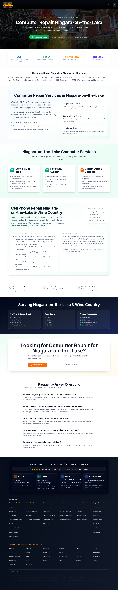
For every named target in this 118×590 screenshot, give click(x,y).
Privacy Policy (55, 572)
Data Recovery (64, 507)
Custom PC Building (14, 532)
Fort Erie (11, 552)
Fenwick (78, 548)
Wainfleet (78, 560)
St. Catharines (96, 556)
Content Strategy (97, 519)
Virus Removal (12, 523)
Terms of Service (45, 572)
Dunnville (61, 548)
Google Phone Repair (48, 519)
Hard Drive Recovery (65, 511)
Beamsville (12, 548)
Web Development (98, 507)
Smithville (78, 556)
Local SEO (96, 515)
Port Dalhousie (63, 556)
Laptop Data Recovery (66, 515)
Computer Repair (13, 507)
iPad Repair (29, 515)
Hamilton (45, 552)
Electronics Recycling (14, 528)
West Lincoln (29, 564)
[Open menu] (114, 5)
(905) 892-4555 (40, 37)
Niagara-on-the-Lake (14, 556)
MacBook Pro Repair (31, 511)
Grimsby (28, 552)
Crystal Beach (46, 548)
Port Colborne (46, 556)
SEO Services (97, 511)
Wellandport (12, 564)
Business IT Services (82, 507)
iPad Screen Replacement (33, 519)
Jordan (61, 552)
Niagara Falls (96, 552)
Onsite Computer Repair (15, 519)
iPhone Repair (46, 511)
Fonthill (95, 548)
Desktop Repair (13, 511)
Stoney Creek (12, 560)
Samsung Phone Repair (49, 515)
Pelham (28, 556)
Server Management (82, 519)
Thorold (28, 560)
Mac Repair (29, 507)
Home (108, 5)
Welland (95, 560)
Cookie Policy (65, 572)
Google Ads (96, 528)
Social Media (96, 532)
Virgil (60, 560)
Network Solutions (81, 515)
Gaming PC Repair (13, 536)
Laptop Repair (12, 515)
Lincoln (78, 552)
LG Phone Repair (47, 523)
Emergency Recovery (65, 519)
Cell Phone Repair (47, 507)
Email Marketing (97, 523)
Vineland (45, 560)
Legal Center (73, 572)
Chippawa (28, 548)
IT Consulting (80, 511)
